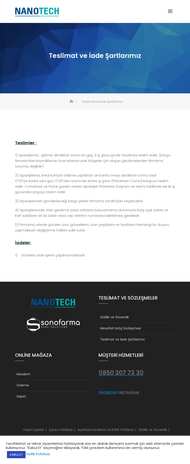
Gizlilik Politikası (37, 454)
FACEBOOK (108, 392)
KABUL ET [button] (16, 454)
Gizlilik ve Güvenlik (114, 317)
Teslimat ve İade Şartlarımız (122, 339)
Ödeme (22, 385)
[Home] (71, 101)
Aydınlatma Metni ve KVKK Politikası (105, 429)
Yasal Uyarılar (33, 429)
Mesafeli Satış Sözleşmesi (120, 328)
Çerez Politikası (61, 429)
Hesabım (23, 374)
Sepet (21, 396)
